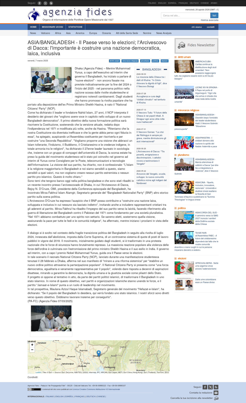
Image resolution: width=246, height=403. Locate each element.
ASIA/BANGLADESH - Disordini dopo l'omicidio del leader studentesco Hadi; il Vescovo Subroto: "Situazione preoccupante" (196, 121)
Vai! (214, 15)
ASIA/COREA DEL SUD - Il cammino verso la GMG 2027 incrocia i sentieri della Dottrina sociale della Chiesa (206, 218)
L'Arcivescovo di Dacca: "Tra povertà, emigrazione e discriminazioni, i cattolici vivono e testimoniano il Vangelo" (151, 157)
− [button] (32, 350)
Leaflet (38, 372)
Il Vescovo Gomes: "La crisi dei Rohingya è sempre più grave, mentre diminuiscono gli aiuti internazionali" (151, 136)
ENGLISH (162, 3)
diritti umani (114, 61)
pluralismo (145, 61)
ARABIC (214, 3)
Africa (58, 33)
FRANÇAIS (183, 3)
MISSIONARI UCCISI (52, 26)
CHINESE (205, 3)
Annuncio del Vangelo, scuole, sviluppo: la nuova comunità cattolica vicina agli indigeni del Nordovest (152, 178)
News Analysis (164, 33)
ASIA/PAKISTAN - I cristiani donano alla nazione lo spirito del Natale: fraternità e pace (206, 142)
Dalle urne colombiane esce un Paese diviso (205, 281)
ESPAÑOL (172, 3)
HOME (33, 26)
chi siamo (197, 26)
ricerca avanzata (209, 20)
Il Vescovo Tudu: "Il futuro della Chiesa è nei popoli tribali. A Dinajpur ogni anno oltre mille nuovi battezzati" (152, 117)
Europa (93, 33)
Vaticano (45, 33)
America (80, 33)
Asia (68, 33)
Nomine (147, 33)
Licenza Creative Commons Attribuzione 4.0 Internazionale (96, 389)
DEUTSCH (194, 3)
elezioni (164, 61)
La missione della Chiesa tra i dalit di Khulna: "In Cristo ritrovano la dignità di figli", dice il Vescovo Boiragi (152, 81)
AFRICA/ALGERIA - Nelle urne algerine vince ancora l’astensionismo (206, 265)
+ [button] (32, 345)
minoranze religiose (130, 61)
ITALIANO (152, 3)
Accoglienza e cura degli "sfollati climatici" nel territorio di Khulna (151, 99)
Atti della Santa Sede (127, 33)
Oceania (106, 33)
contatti (211, 26)
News (33, 33)
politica (155, 61)
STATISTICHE (75, 26)
